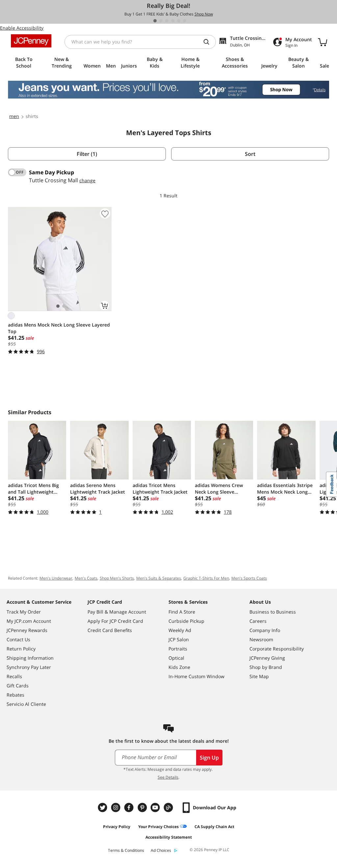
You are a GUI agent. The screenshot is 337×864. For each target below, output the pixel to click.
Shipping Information (30, 658)
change (87, 180)
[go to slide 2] (161, 20)
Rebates (15, 695)
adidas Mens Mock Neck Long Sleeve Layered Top (59, 328)
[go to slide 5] (178, 20)
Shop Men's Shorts (117, 578)
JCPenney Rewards (27, 630)
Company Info (264, 630)
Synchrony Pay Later (29, 667)
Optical (176, 658)
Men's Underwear (55, 578)
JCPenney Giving (267, 658)
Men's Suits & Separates (158, 578)
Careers (258, 621)
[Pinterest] (142, 807)
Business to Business (272, 612)
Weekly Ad (179, 630)
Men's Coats (86, 578)
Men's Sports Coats (249, 578)
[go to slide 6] (184, 20)
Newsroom (261, 639)
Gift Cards (18, 685)
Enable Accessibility (21, 28)
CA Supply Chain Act (214, 826)
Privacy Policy (116, 826)
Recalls (14, 676)
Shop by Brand (265, 667)
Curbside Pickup (186, 621)
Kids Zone (179, 667)
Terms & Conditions (126, 850)
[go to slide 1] (155, 20)
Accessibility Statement (168, 837)
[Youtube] (156, 807)
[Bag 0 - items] (322, 41)
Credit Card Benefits (110, 630)
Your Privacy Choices (158, 826)
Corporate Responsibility (276, 649)
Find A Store (181, 612)
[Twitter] (103, 807)
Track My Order (24, 612)
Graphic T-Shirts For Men (206, 578)
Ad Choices (161, 850)
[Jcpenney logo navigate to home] (31, 40)
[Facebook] (129, 807)
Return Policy (21, 649)
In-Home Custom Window (196, 676)
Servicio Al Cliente (26, 704)
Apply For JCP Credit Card (115, 621)
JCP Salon (178, 639)
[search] (209, 41)
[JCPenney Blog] (169, 807)
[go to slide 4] (172, 20)
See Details (168, 777)
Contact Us (18, 639)
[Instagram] (116, 807)
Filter (87, 154)
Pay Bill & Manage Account (117, 612)
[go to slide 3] (166, 20)
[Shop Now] (168, 90)
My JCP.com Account (29, 621)
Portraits (177, 649)
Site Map (259, 676)
